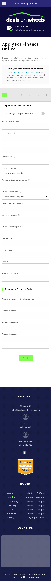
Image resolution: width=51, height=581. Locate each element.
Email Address (10, 273)
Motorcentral (33, 577)
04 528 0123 (21, 26)
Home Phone (7, 238)
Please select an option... (14, 173)
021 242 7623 (25, 444)
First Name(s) (10, 121)
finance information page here (27, 72)
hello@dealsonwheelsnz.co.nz (29, 30)
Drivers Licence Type (13, 192)
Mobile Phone (7, 250)
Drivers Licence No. (12, 203)
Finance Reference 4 (10, 334)
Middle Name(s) (8, 133)
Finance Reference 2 (10, 311)
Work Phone (7, 262)
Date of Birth (10, 157)
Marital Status (10, 168)
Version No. (9, 215)
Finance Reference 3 (10, 322)
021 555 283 (26, 426)
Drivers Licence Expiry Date (12, 227)
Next (25, 358)
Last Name (9, 145)
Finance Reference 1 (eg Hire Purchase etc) (18, 299)
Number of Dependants (14, 180)
